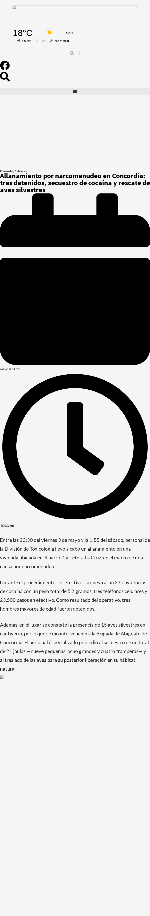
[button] (75, 91)
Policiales (21, 171)
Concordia (6, 171)
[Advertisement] (75, 135)
